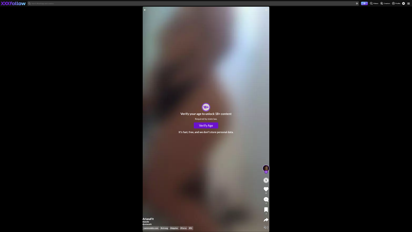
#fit (190, 228)
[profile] (266, 168)
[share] (266, 220)
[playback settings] (266, 10)
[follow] (266, 171)
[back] (145, 10)
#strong (164, 228)
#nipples (174, 228)
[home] (13, 3)
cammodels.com (151, 228)
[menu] (408, 3)
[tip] (266, 180)
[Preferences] (403, 3)
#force (183, 228)
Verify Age (206, 125)
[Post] (364, 3)
